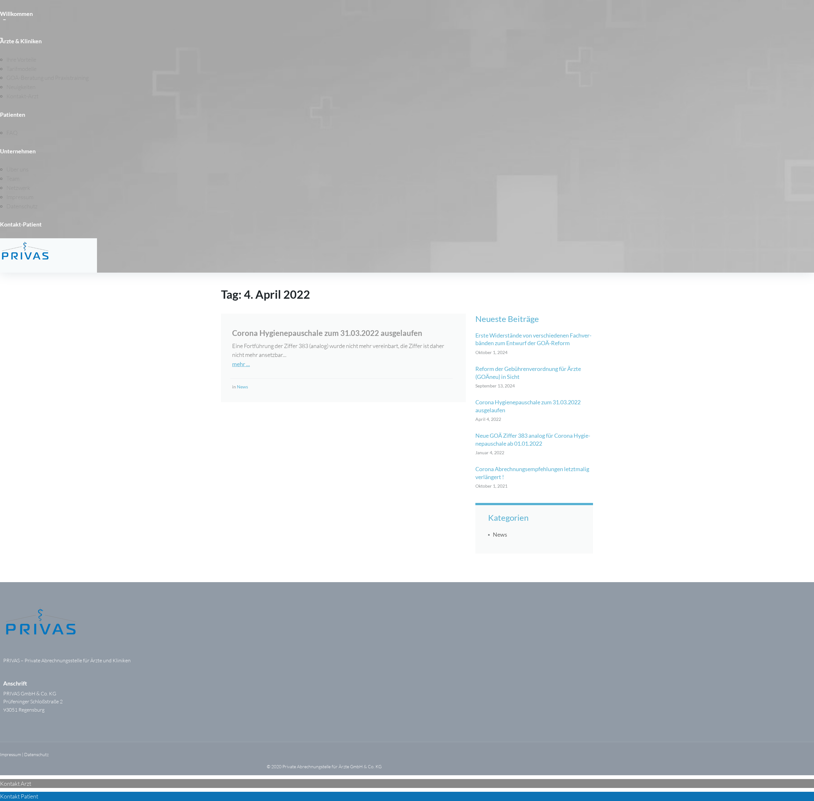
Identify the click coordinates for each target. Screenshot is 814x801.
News (242, 386)
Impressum (10, 754)
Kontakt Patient (19, 796)
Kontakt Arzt (15, 783)
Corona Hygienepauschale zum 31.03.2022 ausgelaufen (327, 333)
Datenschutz (36, 754)
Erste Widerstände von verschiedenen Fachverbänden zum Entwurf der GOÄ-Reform (533, 339)
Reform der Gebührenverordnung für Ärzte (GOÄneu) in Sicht (528, 372)
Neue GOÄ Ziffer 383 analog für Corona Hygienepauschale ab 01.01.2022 (532, 439)
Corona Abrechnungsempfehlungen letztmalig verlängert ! (532, 472)
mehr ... (241, 363)
